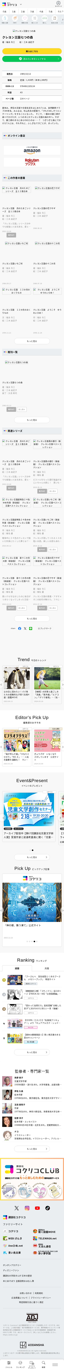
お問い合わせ (26, 1293)
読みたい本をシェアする (34, 58)
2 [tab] (29, 941)
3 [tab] (32, 941)
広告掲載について (19, 1297)
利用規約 (39, 1293)
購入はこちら (32, 51)
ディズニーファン (11, 1270)
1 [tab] (27, 941)
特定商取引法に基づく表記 (31, 1302)
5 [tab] (37, 941)
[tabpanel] (32, 910)
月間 (47, 968)
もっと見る (32, 1052)
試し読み (22, 409)
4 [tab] (34, 941)
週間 (17, 968)
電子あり (11, 235)
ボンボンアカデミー (12, 1265)
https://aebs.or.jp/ (10, 1335)
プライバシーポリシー (41, 1297)
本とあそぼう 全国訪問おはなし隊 (18, 1280)
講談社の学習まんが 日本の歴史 (17, 1275)
